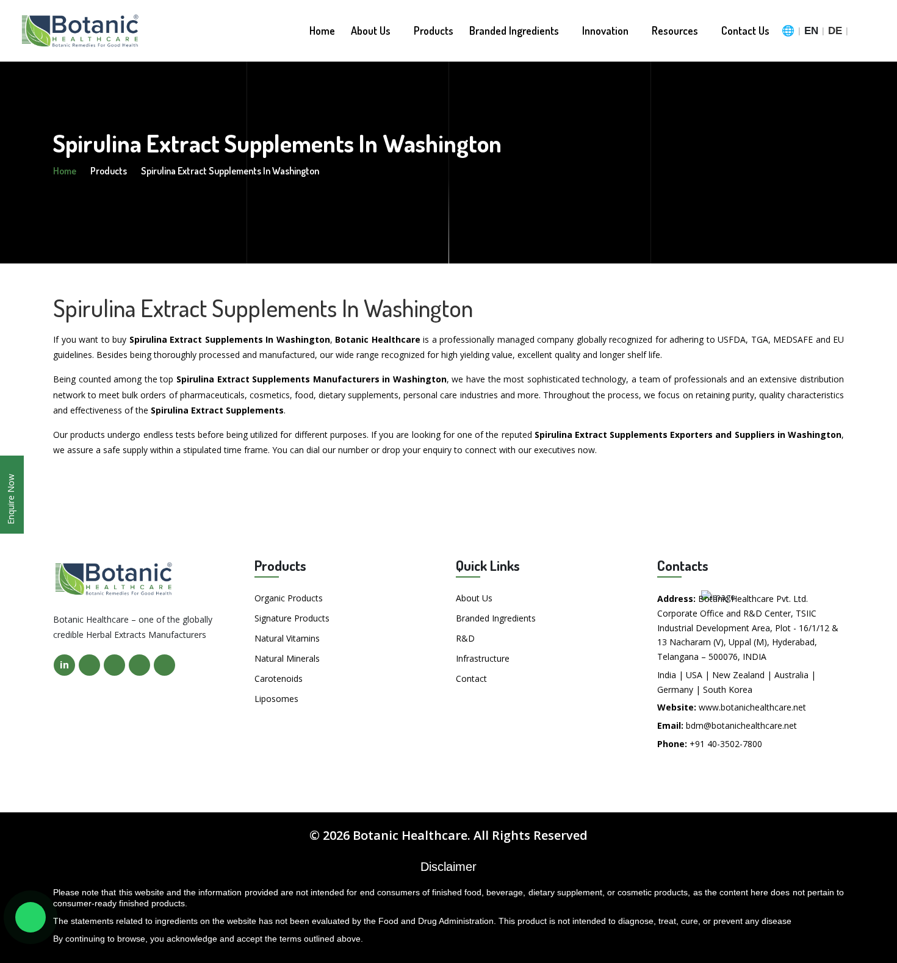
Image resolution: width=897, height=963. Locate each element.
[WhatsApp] (30, 917)
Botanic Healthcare (410, 835)
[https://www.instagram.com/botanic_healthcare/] (139, 665)
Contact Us (745, 30)
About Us (372, 30)
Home (322, 30)
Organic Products (288, 598)
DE (835, 31)
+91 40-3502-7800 (726, 744)
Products (433, 30)
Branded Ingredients (515, 30)
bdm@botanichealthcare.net (741, 725)
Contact (471, 678)
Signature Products (292, 618)
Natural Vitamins (287, 638)
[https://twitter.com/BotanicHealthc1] (114, 665)
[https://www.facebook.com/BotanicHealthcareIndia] (89, 665)
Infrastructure (483, 658)
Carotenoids (278, 678)
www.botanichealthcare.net (752, 707)
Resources (676, 30)
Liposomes (276, 698)
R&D (465, 638)
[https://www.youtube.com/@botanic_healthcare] (164, 665)
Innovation (606, 30)
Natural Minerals (287, 658)
